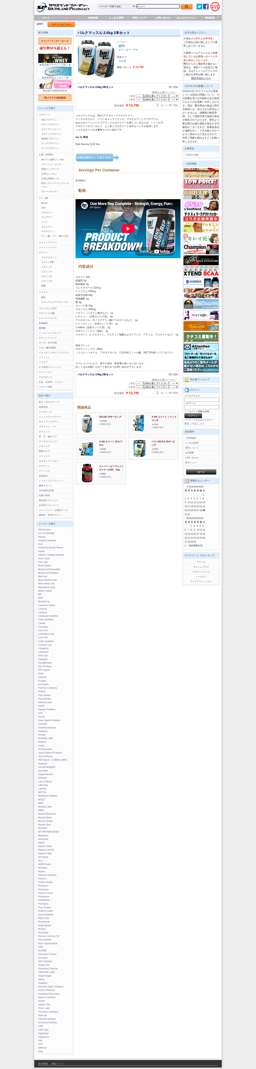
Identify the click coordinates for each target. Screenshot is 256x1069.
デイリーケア (45, 372)
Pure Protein (44, 907)
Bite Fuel (42, 576)
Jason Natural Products (50, 752)
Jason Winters (45, 756)
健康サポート (45, 485)
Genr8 (41, 716)
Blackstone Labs (46, 587)
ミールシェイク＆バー (50, 333)
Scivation (43, 958)
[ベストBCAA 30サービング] (139, 456)
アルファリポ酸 (47, 313)
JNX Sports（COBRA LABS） (53, 760)
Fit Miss (42, 691)
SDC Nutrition (45, 961)
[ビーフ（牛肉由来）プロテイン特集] (201, 297)
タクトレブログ (201, 567)
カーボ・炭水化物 (48, 342)
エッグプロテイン (50, 143)
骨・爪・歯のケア (48, 436)
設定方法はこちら (201, 78)
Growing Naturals (47, 727)
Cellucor (42, 609)
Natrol (41, 842)
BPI (40, 594)
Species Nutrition (47, 997)
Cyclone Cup (45, 645)
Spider (41, 1001)
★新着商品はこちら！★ (55, 77)
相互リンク (190, 462)
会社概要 (189, 452)
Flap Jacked (44, 695)
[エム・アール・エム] (201, 286)
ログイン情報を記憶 (198, 411)
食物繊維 (43, 323)
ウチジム (201, 562)
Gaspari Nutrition (46, 709)
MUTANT (42, 828)
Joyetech (42, 763)
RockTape (43, 932)
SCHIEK (42, 950)
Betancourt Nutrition (48, 573)
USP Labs (43, 1030)
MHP (40, 803)
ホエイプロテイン (50, 124)
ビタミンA (46, 272)
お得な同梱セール (50, 178)
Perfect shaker (45, 882)
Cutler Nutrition (46, 641)
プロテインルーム (201, 571)
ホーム (46, 17)
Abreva (42, 537)
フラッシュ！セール (51, 164)
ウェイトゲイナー (48, 242)
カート (201, 472)
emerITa (42, 677)
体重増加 (43, 407)
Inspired (42, 742)
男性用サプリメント (49, 500)
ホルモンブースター (49, 461)
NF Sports (43, 857)
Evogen (42, 681)
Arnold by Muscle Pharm (50, 547)
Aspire (41, 551)
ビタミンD (46, 281)
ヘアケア (43, 362)
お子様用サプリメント (50, 367)
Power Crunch (45, 893)
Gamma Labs (45, 702)
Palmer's (42, 878)
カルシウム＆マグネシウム (54, 302)
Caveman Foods (46, 605)
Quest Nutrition (45, 914)
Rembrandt (44, 921)
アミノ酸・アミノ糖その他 (54, 236)
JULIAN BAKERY (47, 767)
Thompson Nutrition (48, 1012)
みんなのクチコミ (186, 17)
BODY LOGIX (45, 591)
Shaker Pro (44, 965)
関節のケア (44, 451)
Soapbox (42, 983)
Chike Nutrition (45, 619)
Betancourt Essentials (49, 569)
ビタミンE (46, 276)
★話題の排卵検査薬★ (55, 90)
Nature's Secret (46, 849)
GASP (41, 706)
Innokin (42, 734)
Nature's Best (45, 846)
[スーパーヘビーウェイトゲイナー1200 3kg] (87, 481)
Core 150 (43, 637)
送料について (139, 17)
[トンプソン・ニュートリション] (201, 330)
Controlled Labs (46, 634)
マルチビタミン (49, 257)
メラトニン (44, 357)
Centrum (42, 612)
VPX (40, 1044)
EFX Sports (44, 670)
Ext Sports (43, 684)
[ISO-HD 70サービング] (87, 432)
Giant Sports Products (49, 720)
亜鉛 (43, 297)
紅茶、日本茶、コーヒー (51, 382)
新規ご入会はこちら (194, 423)
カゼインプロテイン (51, 134)
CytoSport (43, 652)
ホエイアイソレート (51, 129)
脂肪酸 (42, 328)
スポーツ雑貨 (45, 387)
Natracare (43, 839)
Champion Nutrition (48, 616)
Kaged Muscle (45, 774)
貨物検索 (93, 17)
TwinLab (42, 1015)
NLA (40, 860)
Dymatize (43, 659)
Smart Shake (44, 976)
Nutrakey (42, 867)
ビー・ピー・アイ (128, 49)
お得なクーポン (49, 174)
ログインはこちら (61, 24)
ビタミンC (46, 267)
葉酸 (43, 286)
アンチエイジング (48, 441)
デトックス (44, 470)
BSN (40, 598)
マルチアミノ (48, 231)
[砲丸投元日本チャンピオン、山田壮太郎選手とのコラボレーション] (201, 198)
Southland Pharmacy (49, 994)
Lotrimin (42, 788)
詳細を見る (106, 424)
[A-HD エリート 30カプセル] (86, 456)
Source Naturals (46, 990)
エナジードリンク (48, 337)
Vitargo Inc (43, 1037)
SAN (40, 947)
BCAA (44, 203)
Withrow (42, 1048)
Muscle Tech (44, 824)
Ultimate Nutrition (47, 1019)
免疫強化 (43, 476)
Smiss (41, 979)
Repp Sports (44, 925)
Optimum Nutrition (47, 875)
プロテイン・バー (48, 426)
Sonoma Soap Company (50, 986)
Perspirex (43, 885)
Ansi (40, 544)
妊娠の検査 (44, 495)
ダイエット (44, 431)
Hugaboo (43, 731)
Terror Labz (44, 1008)
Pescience (43, 889)
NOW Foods (44, 864)
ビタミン (43, 252)
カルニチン (46, 227)
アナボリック (45, 412)
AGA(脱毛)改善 (46, 490)
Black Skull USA (46, 583)
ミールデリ (201, 576)
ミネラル (43, 292)
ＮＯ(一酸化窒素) (47, 347)
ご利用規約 (190, 438)
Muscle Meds (45, 817)
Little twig (43, 785)
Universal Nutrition (47, 1022)
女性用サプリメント (49, 505)
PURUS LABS (45, 911)
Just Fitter (43, 770)
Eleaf (40, 673)
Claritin (42, 623)
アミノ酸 (43, 198)
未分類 (122, 61)
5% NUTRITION (46, 533)
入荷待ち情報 (191, 155)
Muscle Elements (47, 814)
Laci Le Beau (45, 781)
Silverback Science (48, 968)
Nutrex (41, 871)
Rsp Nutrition (45, 939)
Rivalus (42, 929)
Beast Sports (44, 565)
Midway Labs (45, 806)
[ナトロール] (201, 319)
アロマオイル (45, 377)
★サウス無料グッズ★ (52, 159)
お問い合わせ (163, 17)
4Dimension (44, 529)
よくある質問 (116, 17)
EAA (43, 208)
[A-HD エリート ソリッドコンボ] (138, 432)
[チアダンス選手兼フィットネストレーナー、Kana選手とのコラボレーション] (201, 210)
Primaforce (43, 896)
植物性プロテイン (50, 139)
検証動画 (210, 17)
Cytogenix (43, 648)
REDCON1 (43, 918)
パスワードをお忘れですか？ (199, 420)
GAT (40, 713)
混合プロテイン (49, 120)
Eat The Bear (45, 666)
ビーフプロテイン (50, 148)
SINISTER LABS (46, 972)
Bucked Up (43, 601)
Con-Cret (43, 630)
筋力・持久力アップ (49, 402)
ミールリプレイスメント (51, 480)
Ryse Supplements (48, 943)
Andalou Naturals (47, 540)
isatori (41, 745)
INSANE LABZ (45, 738)
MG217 (42, 799)
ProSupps (43, 903)
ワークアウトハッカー (201, 581)
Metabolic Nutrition (47, 796)
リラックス (44, 456)
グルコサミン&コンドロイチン (54, 352)
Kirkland (42, 778)
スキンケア (44, 446)
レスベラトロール (48, 318)
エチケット (44, 466)
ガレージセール (49, 191)
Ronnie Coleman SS (48, 936)
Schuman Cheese (47, 954)
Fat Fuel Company (47, 688)
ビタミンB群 (47, 262)
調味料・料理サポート (50, 515)
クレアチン (46, 217)
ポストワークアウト (49, 421)
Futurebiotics (44, 698)
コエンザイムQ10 (48, 308)
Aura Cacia (44, 558)
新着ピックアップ (50, 169)
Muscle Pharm (45, 821)
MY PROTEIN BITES (48, 832)
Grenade (42, 724)
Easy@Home (45, 663)
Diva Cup (43, 655)
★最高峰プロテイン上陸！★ (55, 64)
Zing (40, 1051)
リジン (44, 222)
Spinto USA (44, 1004)
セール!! (69, 17)
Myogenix (43, 835)
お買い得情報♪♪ (47, 154)
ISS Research (45, 749)
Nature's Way (45, 853)
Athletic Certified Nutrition (51, 555)
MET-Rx (42, 792)
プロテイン (44, 114)
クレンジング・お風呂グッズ (53, 510)
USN (40, 1026)
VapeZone (43, 1033)
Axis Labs (43, 562)
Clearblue (43, 627)
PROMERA (44, 900)
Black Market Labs (47, 580)
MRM (41, 810)
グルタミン (46, 212)
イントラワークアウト (50, 417)
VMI (40, 1040)
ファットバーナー (48, 247)
